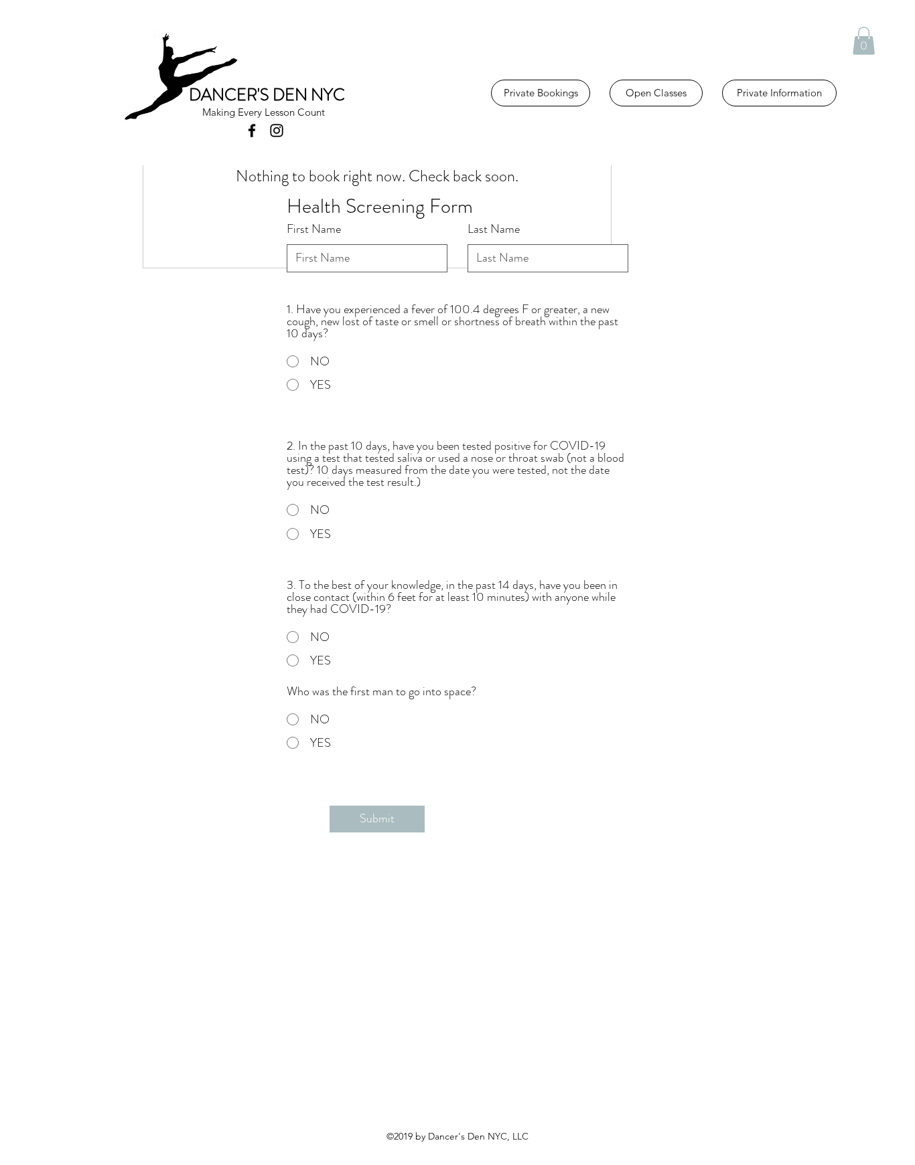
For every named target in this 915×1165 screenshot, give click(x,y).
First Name (314, 229)
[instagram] (276, 130)
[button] (863, 41)
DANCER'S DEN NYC (267, 95)
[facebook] (252, 130)
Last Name (494, 229)
